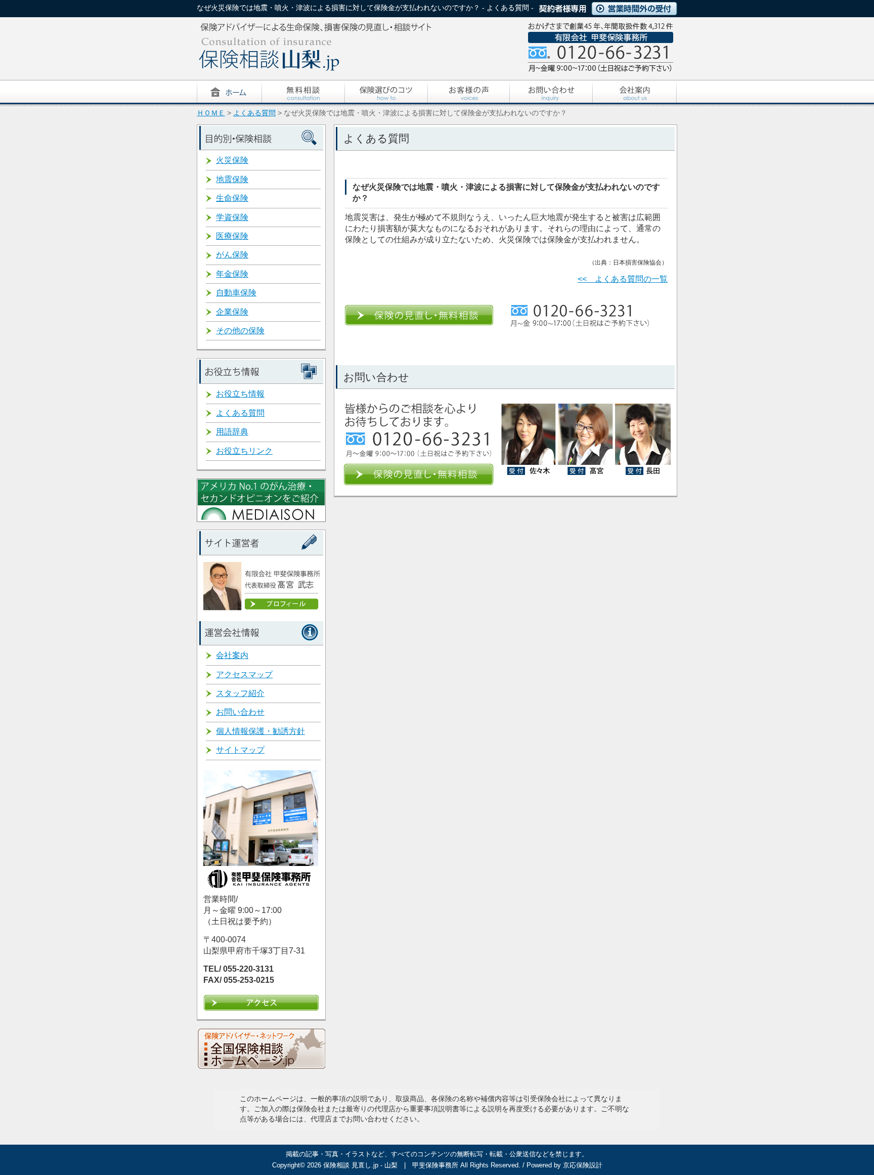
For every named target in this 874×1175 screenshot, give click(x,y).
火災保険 (232, 160)
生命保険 (232, 198)
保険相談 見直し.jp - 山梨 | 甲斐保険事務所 (390, 1165)
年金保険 (232, 274)
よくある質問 (254, 113)
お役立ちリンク (244, 451)
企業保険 (232, 312)
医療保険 (232, 236)
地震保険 (232, 179)
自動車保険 (236, 292)
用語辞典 (232, 431)
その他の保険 (240, 330)
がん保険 (232, 254)
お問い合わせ (240, 712)
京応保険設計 (582, 1165)
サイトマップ (240, 750)
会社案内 (232, 655)
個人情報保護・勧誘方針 (260, 731)
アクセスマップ (244, 674)
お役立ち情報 (240, 393)
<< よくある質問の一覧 (623, 279)
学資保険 (232, 217)
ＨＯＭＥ (211, 113)
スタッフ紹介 (240, 693)
